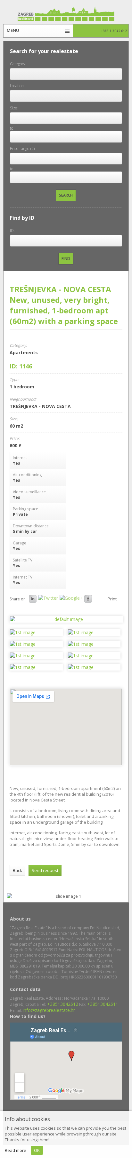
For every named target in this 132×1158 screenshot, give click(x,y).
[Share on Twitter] (49, 598)
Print (112, 599)
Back (17, 870)
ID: (12, 230)
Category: (18, 64)
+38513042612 (62, 1004)
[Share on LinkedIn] (33, 599)
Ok (37, 1150)
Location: (17, 85)
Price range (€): (23, 148)
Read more (15, 1150)
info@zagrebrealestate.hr (49, 1010)
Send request (45, 870)
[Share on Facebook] (89, 599)
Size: (14, 108)
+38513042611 (102, 1004)
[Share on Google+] (72, 598)
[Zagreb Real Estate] (65, 13)
